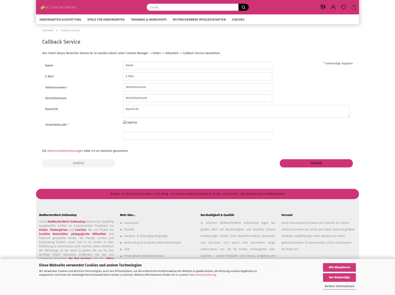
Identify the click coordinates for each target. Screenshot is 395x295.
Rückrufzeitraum (56, 98)
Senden (316, 163)
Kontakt (129, 229)
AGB (126, 249)
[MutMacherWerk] (59, 7)
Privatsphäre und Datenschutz (144, 256)
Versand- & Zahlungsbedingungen (146, 236)
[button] (323, 7)
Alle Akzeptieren (339, 267)
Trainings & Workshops (149, 19)
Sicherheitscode (56, 125)
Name (49, 65)
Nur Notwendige (339, 277)
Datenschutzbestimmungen (65, 151)
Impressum (131, 223)
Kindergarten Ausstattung (60, 19)
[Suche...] (243, 7)
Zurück (78, 163)
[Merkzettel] (343, 7)
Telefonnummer (56, 87)
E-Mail (49, 76)
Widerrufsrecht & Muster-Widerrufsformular (152, 242)
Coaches (238, 19)
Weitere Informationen (339, 286)
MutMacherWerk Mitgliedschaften (199, 19)
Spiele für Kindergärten (105, 19)
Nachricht (51, 109)
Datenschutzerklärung (202, 274)
